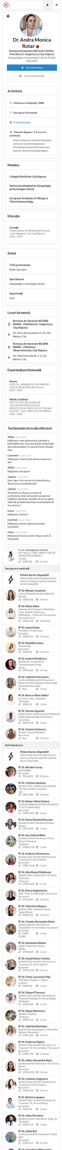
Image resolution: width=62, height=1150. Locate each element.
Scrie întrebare (34, 67)
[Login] (57, 4)
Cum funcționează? (34, 75)
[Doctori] (48, 4)
